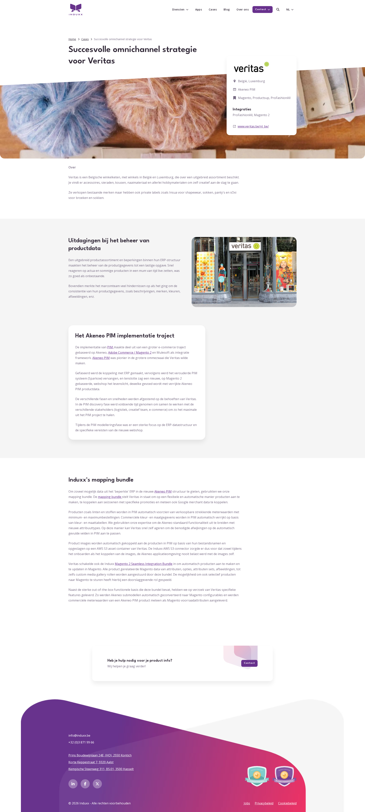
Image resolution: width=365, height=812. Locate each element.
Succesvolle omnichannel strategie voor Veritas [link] (123, 39)
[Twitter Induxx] (97, 783)
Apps (198, 9)
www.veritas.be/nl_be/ (253, 126)
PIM (110, 347)
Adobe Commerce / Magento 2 (130, 352)
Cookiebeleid (287, 803)
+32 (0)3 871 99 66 (81, 742)
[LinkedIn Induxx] (73, 783)
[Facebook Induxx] (85, 783)
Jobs (247, 803)
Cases (213, 9)
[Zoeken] (278, 9)
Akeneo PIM (101, 358)
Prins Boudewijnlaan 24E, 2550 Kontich (100, 755)
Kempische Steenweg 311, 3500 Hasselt (101, 769)
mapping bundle (110, 497)
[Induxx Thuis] (75, 9)
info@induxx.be (79, 735)
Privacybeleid (264, 803)
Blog (227, 9)
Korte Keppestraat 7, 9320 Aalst (90, 762)
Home (72, 39)
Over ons (242, 9)
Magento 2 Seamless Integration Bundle (143, 564)
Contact (249, 663)
